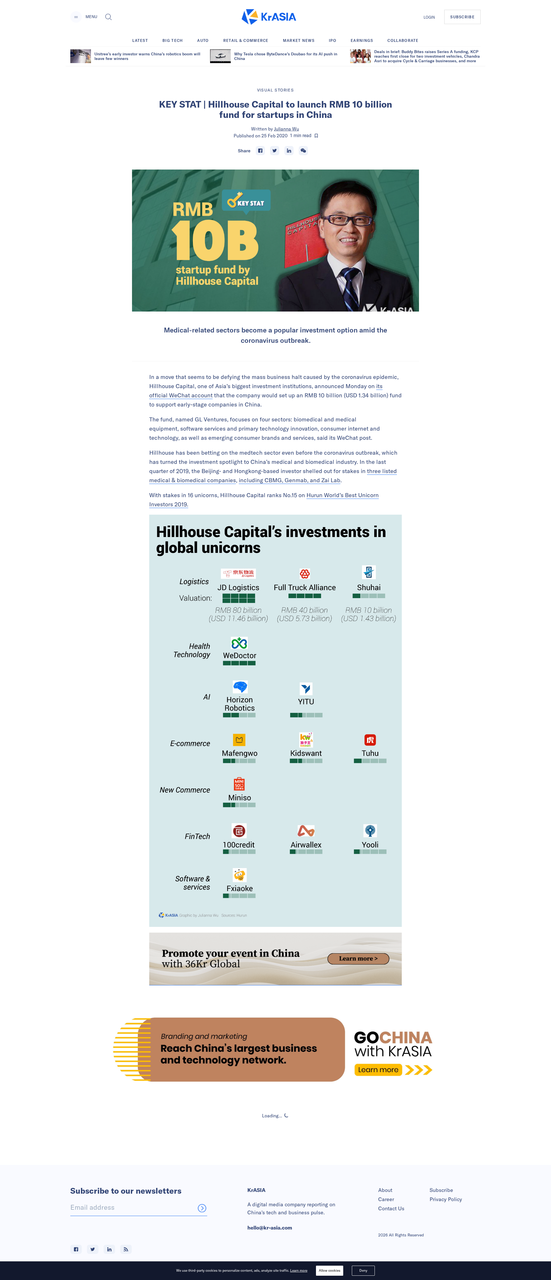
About (385, 1190)
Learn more (298, 1270)
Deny (363, 1270)
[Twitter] (274, 150)
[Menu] (76, 17)
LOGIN (429, 17)
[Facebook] (260, 150)
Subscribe (441, 1190)
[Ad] (275, 1049)
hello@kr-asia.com (269, 1227)
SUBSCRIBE (462, 17)
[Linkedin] (289, 150)
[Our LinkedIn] (109, 1249)
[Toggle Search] (108, 17)
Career (386, 1199)
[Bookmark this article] (316, 135)
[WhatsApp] (303, 150)
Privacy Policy (446, 1199)
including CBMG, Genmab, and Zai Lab (289, 480)
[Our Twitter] (92, 1249)
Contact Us (391, 1208)
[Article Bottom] (275, 959)
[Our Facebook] (76, 1249)
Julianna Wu (286, 129)
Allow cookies (329, 1270)
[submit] (202, 1208)
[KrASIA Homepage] (269, 17)
